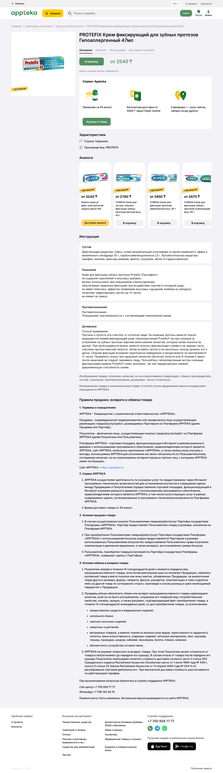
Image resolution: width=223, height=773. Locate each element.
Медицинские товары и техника (123, 739)
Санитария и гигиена (38, 26)
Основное (85, 50)
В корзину (91, 61)
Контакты (206, 3)
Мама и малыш (113, 730)
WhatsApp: (97, 691)
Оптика (66, 734)
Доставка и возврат (142, 50)
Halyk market (152, 110)
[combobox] (129, 13)
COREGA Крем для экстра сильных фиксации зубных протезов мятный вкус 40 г (128, 209)
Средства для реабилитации (78, 747)
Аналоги (101, 50)
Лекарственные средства (76, 722)
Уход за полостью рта (69, 26)
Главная (16, 26)
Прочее (66, 754)
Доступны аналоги (95, 222)
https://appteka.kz (112, 467)
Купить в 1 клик (97, 121)
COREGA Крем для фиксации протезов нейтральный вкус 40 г (163, 205)
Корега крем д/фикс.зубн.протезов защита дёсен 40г (92, 205)
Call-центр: (97, 687)
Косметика (111, 734)
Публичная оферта (201, 768)
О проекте (191, 3)
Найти (186, 13)
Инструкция (118, 50)
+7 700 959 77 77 (161, 721)
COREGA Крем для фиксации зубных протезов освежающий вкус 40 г (197, 207)
